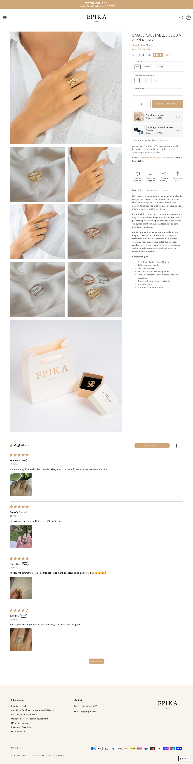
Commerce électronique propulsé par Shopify (46, 755)
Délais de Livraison (20, 723)
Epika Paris (22, 755)
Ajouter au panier (168, 104)
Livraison (164, 190)
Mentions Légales (19, 706)
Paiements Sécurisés (21, 727)
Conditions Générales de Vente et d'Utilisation (32, 710)
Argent (146, 66)
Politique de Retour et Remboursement (29, 718)
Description (137, 190)
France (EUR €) (17, 748)
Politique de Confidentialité (24, 714)
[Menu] (5, 17)
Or (137, 66)
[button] (139, 45)
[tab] (139, 190)
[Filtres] (174, 445)
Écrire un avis (152, 445)
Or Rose (159, 66)
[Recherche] (181, 18)
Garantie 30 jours (19, 731)
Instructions (151, 190)
